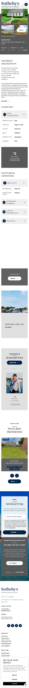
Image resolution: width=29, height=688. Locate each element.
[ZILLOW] (20, 625)
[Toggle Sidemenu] (26, 4)
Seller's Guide (5, 655)
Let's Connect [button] (5, 645)
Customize (14, 679)
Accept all (14, 683)
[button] (14, 563)
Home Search (5, 638)
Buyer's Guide (5, 653)
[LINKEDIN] (16, 625)
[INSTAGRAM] (12, 625)
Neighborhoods (6, 643)
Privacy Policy (12, 527)
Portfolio (4, 636)
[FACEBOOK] (8, 625)
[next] (17, 476)
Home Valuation (6, 641)
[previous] (12, 476)
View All (21, 30)
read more (8, 327)
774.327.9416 (19, 572)
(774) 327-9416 (15, 158)
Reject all (14, 675)
